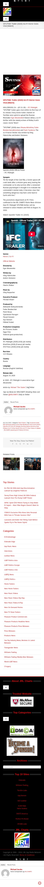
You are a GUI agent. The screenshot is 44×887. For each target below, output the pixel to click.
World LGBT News (10, 662)
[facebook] (29, 1)
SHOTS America (22, 814)
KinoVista (23, 426)
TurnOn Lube (22, 790)
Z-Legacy (7, 666)
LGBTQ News (9, 574)
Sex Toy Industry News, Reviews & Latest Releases (19, 641)
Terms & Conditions (27, 855)
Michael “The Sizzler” (18, 387)
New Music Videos (11, 593)
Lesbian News (9, 556)
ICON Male (22, 806)
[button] (4, 463)
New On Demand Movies (13, 607)
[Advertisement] (22, 51)
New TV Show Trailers (12, 612)
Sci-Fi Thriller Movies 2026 (15, 428)
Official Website (9, 261)
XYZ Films (26, 430)
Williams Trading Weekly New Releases (18, 657)
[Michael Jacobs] (8, 408)
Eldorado (22, 780)
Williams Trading (10, 652)
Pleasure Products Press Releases (16, 626)
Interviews (8, 551)
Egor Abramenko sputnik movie (11, 424)
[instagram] (25, 1)
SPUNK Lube (22, 824)
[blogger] (15, 1)
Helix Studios (22, 808)
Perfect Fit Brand (22, 819)
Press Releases (9, 631)
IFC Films (10, 426)
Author (6, 402)
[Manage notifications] (39, 883)
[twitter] (22, 1)
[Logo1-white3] (7, 8)
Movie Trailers (22, 422)
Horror (5, 256)
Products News (9, 635)
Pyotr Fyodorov (29, 130)
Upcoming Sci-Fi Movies (17, 430)
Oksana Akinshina (27, 127)
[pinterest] (18, 1)
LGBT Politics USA (10, 570)
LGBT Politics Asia (10, 560)
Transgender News (11, 647)
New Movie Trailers (11, 588)
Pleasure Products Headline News (16, 621)
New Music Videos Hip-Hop (14, 598)
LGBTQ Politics (9, 579)
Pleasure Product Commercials (15, 617)
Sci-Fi (11, 256)
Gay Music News (10, 546)
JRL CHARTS (31, 409)
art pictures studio (34, 422)
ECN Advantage (10, 537)
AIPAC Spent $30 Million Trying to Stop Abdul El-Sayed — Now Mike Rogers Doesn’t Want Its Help (21, 505)
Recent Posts (14, 402)
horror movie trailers (34, 424)
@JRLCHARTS (13, 394)
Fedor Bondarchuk (24, 424)
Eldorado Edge (9, 541)
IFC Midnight (32, 107)
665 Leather (22, 801)
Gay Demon (22, 795)
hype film (5, 426)
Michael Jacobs (19, 406)
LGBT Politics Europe (12, 565)
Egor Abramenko (17, 118)
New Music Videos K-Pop (13, 603)
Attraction (16, 130)
